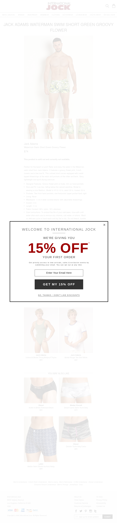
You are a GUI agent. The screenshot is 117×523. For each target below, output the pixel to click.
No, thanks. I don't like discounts (59, 295)
